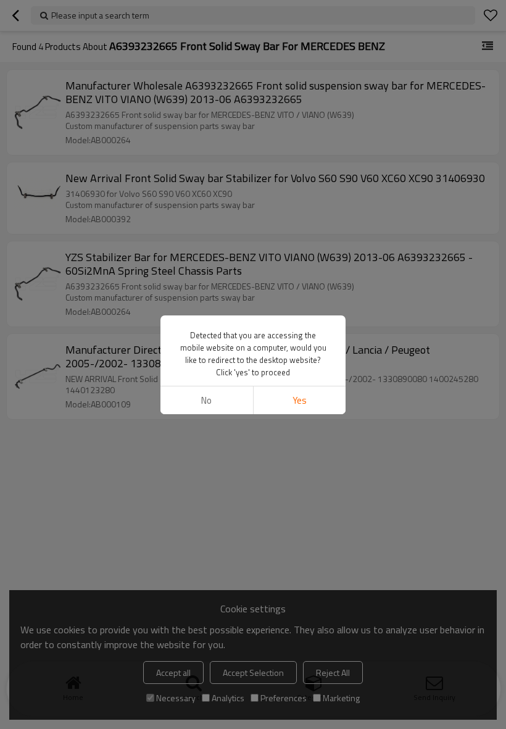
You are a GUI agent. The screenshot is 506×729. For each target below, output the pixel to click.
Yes (299, 400)
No (206, 400)
